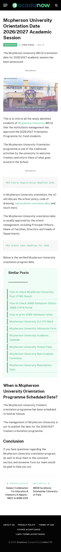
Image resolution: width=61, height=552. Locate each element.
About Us (9, 525)
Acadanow (22, 542)
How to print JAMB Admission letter (31, 314)
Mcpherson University (31, 123)
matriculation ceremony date (32, 203)
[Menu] (5, 5)
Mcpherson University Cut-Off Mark (31, 321)
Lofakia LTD (46, 542)
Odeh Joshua (28, 45)
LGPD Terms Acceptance (30, 534)
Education (10, 45)
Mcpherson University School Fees (30, 346)
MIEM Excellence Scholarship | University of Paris (45, 491)
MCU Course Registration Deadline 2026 (30, 182)
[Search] (56, 5)
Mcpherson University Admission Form (32, 328)
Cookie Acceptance (28, 529)
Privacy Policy (26, 525)
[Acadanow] (31, 5)
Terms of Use (46, 525)
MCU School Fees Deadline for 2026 (27, 245)
